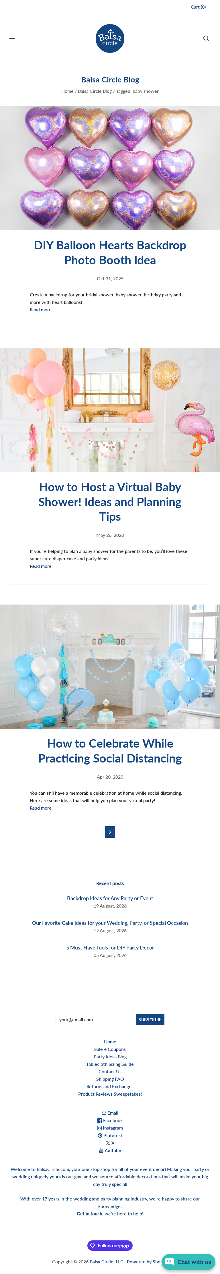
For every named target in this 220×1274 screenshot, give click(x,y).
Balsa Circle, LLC (107, 1261)
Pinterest (112, 1135)
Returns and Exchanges (110, 1086)
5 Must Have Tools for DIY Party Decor (110, 947)
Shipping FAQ (110, 1079)
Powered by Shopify (147, 1261)
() (198, 6)
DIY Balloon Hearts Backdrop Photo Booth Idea (110, 252)
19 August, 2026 (110, 905)
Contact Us (110, 1071)
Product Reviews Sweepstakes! (110, 1094)
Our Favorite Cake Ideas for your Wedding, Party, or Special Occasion (110, 923)
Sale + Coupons (110, 1049)
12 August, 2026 (110, 930)
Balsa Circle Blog (95, 91)
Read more (41, 309)
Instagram (112, 1127)
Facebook (112, 1120)
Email (112, 1112)
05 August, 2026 (110, 955)
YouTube (112, 1150)
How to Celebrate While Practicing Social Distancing (110, 750)
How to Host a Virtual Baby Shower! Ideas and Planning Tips (110, 501)
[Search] (206, 38)
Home (67, 91)
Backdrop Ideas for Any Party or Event (110, 898)
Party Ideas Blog (110, 1056)
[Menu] (12, 38)
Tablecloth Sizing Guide (110, 1064)
